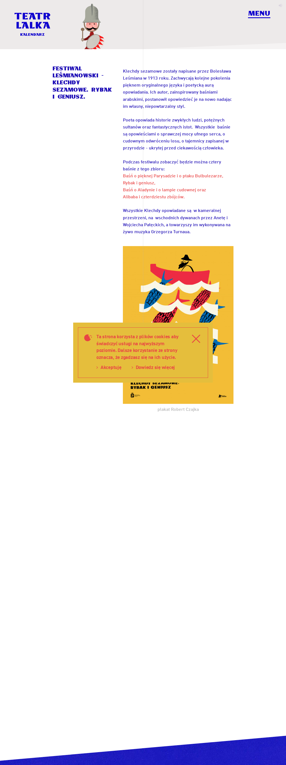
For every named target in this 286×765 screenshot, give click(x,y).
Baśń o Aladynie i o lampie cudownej (159, 189)
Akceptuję (111, 367)
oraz (201, 189)
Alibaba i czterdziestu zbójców (153, 196)
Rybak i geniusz (138, 182)
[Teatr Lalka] (32, 20)
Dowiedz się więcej (155, 367)
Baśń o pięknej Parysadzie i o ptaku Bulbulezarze (172, 175)
